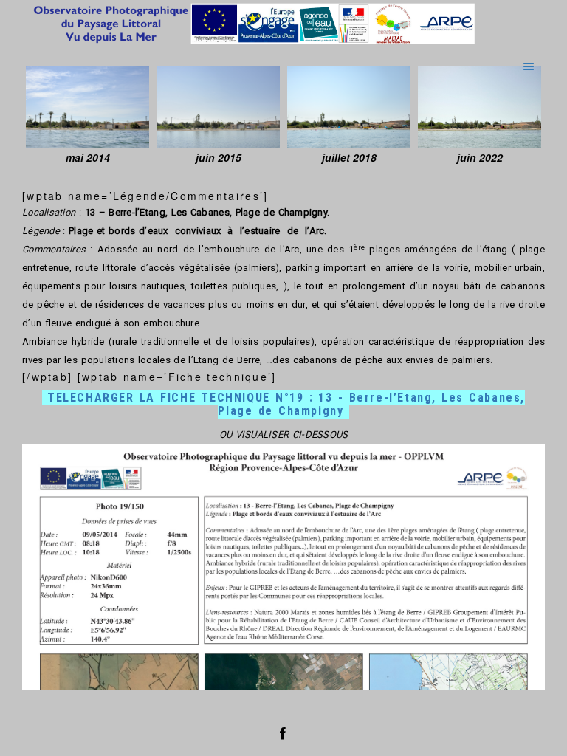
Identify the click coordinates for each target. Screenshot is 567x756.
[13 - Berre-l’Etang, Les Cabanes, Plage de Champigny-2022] (479, 107)
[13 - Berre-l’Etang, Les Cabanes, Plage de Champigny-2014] (87, 107)
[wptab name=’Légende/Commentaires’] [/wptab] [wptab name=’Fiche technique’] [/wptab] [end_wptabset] (283, 420)
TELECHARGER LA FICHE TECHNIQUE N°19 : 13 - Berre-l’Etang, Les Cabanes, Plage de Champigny (286, 404)
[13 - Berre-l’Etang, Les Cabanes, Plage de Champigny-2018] (348, 107)
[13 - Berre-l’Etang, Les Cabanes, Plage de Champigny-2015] (218, 107)
